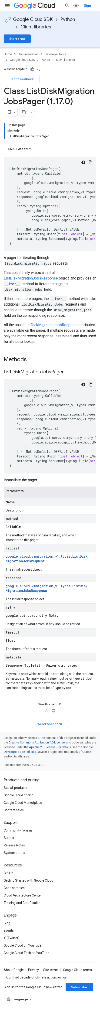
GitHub (8, 873)
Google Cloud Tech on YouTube (26, 953)
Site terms (51, 970)
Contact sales (14, 810)
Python (67, 19)
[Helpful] (32, 69)
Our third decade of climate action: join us (36, 977)
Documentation (28, 54)
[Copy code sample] (90, 162)
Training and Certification (22, 903)
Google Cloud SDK (33, 19)
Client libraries (35, 27)
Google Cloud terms (77, 970)
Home (8, 54)
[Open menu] (7, 5)
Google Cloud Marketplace (23, 802)
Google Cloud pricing (18, 795)
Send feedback (22, 79)
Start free (17, 39)
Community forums (18, 830)
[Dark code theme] (83, 162)
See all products (15, 788)
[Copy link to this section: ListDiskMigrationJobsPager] (68, 372)
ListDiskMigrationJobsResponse (31, 278)
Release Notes (14, 845)
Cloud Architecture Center (23, 895)
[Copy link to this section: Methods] (32, 360)
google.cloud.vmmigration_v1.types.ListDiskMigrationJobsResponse (46, 588)
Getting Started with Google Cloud (28, 880)
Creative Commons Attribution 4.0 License (37, 742)
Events (9, 930)
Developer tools (55, 54)
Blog (7, 923)
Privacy (33, 970)
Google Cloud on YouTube (22, 945)
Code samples (14, 888)
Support (10, 838)
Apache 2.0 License (42, 747)
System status (14, 853)
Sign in (89, 5)
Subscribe (79, 987)
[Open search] (67, 5)
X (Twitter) (12, 938)
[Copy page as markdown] (24, 112)
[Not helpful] (39, 69)
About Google (14, 970)
